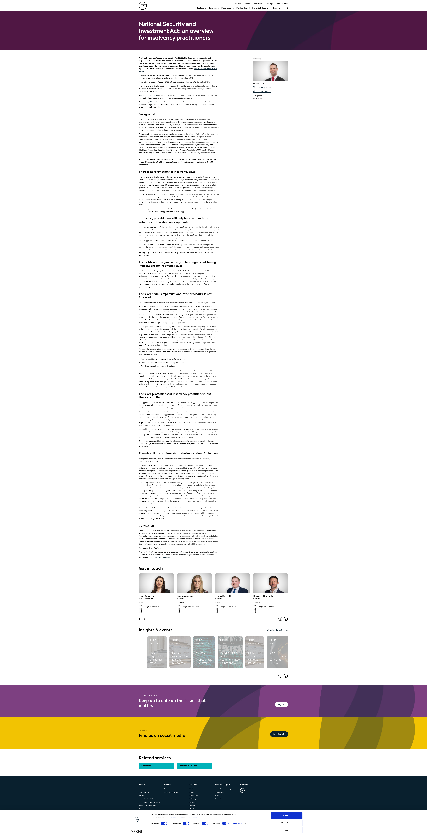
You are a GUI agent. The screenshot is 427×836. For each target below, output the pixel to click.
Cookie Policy (191, 817)
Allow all (286, 815)
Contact (285, 4)
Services (213, 8)
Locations (247, 4)
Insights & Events (260, 8)
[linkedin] (242, 790)
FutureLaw (226, 8)
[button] (280, 618)
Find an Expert (243, 8)
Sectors (200, 8)
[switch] (186, 823)
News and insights (222, 785)
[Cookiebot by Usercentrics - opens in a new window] (136, 831)
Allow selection (287, 823)
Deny (287, 830)
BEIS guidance (155, 102)
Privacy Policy (176, 817)
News (278, 4)
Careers (276, 8)
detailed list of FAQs (148, 95)
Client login (269, 4)
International (257, 4)
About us (238, 4)
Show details (238, 823)
